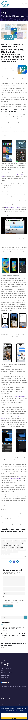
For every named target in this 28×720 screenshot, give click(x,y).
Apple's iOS (12, 543)
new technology (19, 547)
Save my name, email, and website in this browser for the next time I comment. (13, 597)
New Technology (8, 38)
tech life (3, 549)
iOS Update (4, 547)
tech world (22, 549)
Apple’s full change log (14, 478)
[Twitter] (10, 561)
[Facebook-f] (4, 682)
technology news (5, 554)
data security (20, 543)
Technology (14, 552)
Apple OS (24, 540)
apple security (5, 543)
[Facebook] (14, 561)
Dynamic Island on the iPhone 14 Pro (13, 207)
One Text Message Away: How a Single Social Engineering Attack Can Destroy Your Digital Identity (13, 635)
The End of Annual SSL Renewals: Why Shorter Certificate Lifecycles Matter (13, 628)
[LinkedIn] (17, 561)
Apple (3, 540)
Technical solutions (6, 552)
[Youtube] (8, 682)
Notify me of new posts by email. (12, 602)
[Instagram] (6, 682)
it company (11, 547)
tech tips (9, 549)
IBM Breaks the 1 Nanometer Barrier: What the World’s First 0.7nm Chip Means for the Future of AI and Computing (13, 643)
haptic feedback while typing (19, 396)
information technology (7, 545)
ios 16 (19, 545)
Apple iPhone (12, 15)
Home (2, 15)
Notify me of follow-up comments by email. (14, 600)
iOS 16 (14, 36)
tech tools (16, 549)
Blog (6, 15)
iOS (14, 545)
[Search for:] (14, 617)
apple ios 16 (9, 540)
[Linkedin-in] (2, 682)
